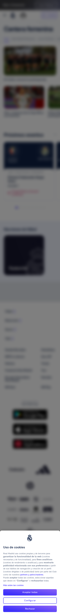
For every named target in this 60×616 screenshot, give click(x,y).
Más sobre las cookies (13, 585)
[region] (30, 573)
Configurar (30, 600)
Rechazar (30, 608)
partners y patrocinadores (31, 574)
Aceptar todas (29, 592)
